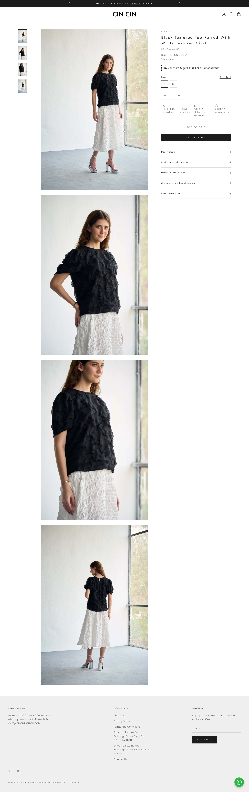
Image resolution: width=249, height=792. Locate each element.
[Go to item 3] (22, 69)
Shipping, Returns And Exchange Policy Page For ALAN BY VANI (132, 749)
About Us (119, 715)
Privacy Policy (122, 721)
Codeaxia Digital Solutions (65, 782)
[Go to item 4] (22, 86)
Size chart (225, 77)
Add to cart (196, 127)
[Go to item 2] (22, 53)
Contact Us (120, 759)
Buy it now (196, 137)
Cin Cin (165, 31)
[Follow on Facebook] (10, 771)
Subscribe (204, 739)
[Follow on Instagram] (18, 771)
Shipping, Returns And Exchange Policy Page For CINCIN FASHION (129, 736)
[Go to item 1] (22, 36)
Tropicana (135, 3)
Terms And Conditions (127, 726)
